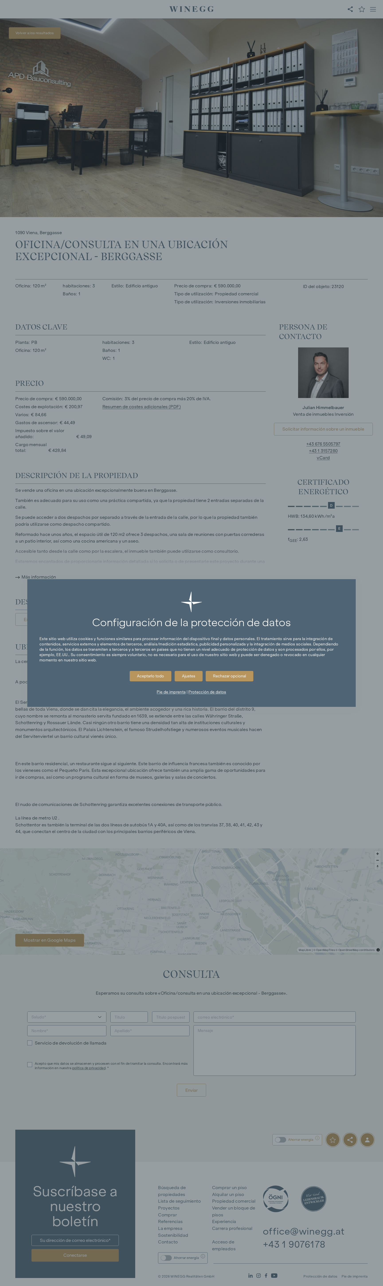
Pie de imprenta (171, 692)
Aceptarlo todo (150, 676)
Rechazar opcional (229, 676)
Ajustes (188, 676)
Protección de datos (207, 692)
